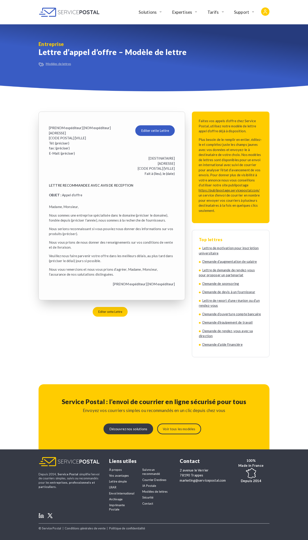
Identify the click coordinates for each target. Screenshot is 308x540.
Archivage (115, 499)
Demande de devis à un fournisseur (228, 292)
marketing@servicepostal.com (203, 480)
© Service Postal (50, 528)
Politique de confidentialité (127, 528)
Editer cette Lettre (155, 130)
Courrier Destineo (154, 480)
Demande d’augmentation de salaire (229, 261)
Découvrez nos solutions (128, 429)
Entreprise (51, 44)
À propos (115, 469)
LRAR (112, 487)
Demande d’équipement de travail (227, 322)
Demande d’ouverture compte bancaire (231, 314)
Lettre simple (118, 481)
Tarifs (213, 12)
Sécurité (147, 497)
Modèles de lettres (58, 64)
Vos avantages (119, 475)
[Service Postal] (69, 12)
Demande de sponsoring (220, 283)
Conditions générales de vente (85, 528)
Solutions (148, 12)
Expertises (182, 12)
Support (241, 12)
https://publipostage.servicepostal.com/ (229, 190)
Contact (147, 503)
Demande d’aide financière (222, 344)
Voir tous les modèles (179, 429)
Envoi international (121, 493)
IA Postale (149, 485)
